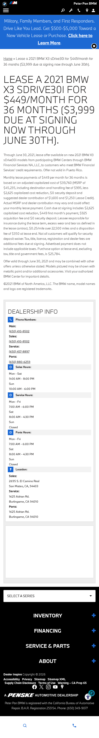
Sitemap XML (57, 679)
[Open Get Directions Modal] (87, 10)
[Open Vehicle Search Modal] (63, 10)
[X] (41, 687)
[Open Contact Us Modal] (74, 725)
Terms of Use (46, 683)
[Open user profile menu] (95, 10)
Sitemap (39, 679)
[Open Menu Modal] (6, 10)
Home (7, 58)
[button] (94, 46)
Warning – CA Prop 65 (72, 683)
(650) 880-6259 (19, 362)
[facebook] (34, 687)
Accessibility (11, 679)
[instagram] (48, 687)
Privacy (27, 679)
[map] (62, 687)
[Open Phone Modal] (79, 10)
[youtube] (55, 687)
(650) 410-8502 (19, 331)
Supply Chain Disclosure (20, 683)
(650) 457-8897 (19, 351)
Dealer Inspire (12, 674)
